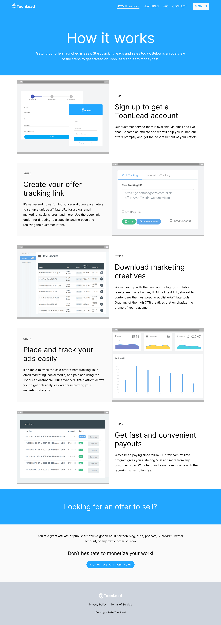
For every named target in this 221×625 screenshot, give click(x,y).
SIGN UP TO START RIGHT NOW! (110, 564)
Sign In (201, 6)
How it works (128, 6)
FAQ (165, 6)
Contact (179, 6)
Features (151, 6)
